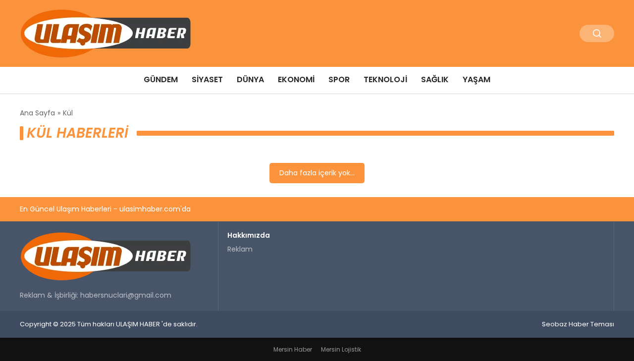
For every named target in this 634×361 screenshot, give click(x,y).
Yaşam (476, 79)
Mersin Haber (292, 349)
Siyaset (207, 79)
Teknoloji (385, 79)
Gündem (161, 79)
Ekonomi (296, 79)
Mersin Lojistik (341, 349)
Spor (339, 79)
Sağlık (435, 79)
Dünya (250, 79)
